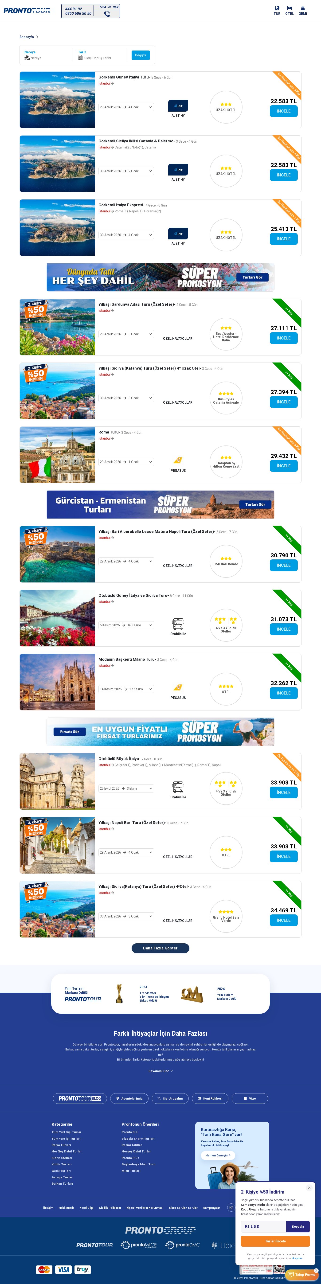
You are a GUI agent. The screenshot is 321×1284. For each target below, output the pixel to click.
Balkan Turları (62, 1183)
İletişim (48, 1208)
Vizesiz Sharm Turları (138, 1138)
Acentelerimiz (132, 1098)
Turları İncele (275, 1241)
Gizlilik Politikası (110, 1208)
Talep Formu (305, 1274)
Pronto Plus (130, 1158)
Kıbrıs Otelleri (62, 1158)
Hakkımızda (66, 1208)
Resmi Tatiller (132, 1145)
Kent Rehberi (212, 1098)
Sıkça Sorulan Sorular (183, 1208)
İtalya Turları (61, 1145)
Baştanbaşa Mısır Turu (139, 1164)
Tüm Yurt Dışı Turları (67, 1132)
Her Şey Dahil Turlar (67, 1151)
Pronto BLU (130, 1132)
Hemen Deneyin (216, 1155)
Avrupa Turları (63, 1177)
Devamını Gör (159, 1071)
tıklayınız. (297, 1258)
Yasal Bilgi (86, 1208)
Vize (252, 1098)
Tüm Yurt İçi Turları (66, 1138)
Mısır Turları (131, 1171)
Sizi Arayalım (173, 1098)
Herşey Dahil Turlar (136, 1151)
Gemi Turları (61, 1171)
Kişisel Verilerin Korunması (144, 1208)
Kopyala (298, 1226)
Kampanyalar (211, 1208)
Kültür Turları (62, 1164)
